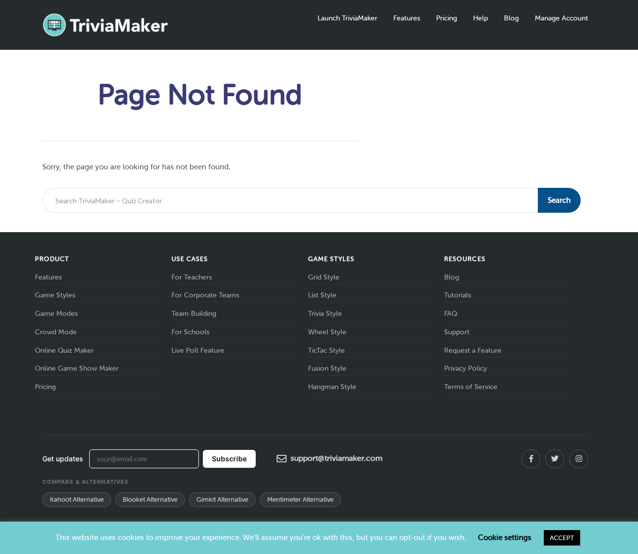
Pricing (446, 18)
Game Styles (55, 295)
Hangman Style (332, 387)
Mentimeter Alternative (300, 499)
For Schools (190, 332)
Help (480, 18)
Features (406, 18)
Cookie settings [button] (504, 538)
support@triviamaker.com (336, 458)
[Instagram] (578, 458)
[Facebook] (530, 458)
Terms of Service (470, 387)
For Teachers (191, 277)
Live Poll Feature (197, 350)
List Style (322, 295)
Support (457, 332)
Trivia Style (325, 313)
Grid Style (323, 277)
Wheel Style (327, 332)
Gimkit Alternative (222, 499)
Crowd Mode (56, 332)
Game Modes (56, 313)
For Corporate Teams (205, 295)
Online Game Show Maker (77, 368)
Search (559, 200)
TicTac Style (326, 350)
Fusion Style (327, 368)
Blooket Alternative (150, 499)
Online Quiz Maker (64, 350)
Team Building (193, 313)
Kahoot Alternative (77, 499)
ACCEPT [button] (562, 538)
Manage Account (561, 18)
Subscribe (229, 458)
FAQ (450, 313)
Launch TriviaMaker (347, 18)
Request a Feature (472, 350)
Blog (511, 18)
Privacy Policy (465, 368)
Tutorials (457, 295)
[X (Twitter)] (554, 458)
